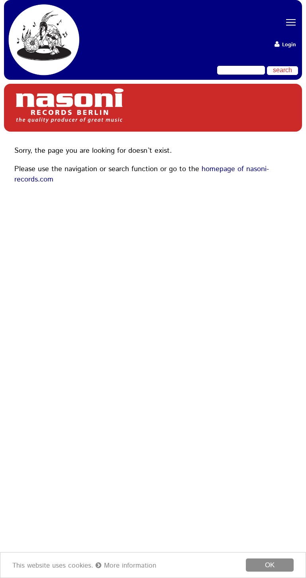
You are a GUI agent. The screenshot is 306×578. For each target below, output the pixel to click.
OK (270, 565)
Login (288, 45)
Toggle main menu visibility (288, 22)
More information (129, 565)
